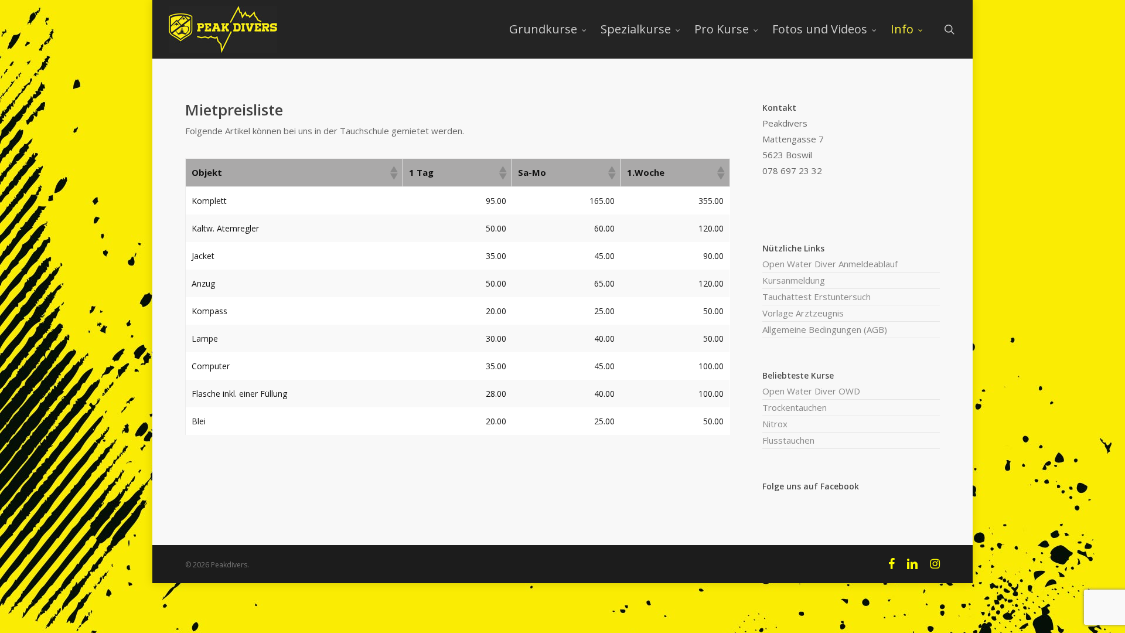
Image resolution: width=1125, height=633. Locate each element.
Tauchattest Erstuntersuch (816, 296)
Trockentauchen (794, 407)
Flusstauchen (788, 440)
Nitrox (775, 424)
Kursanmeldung (793, 280)
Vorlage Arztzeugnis (803, 313)
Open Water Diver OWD (811, 391)
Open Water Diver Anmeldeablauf (830, 264)
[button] (393, 173)
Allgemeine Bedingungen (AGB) (824, 329)
